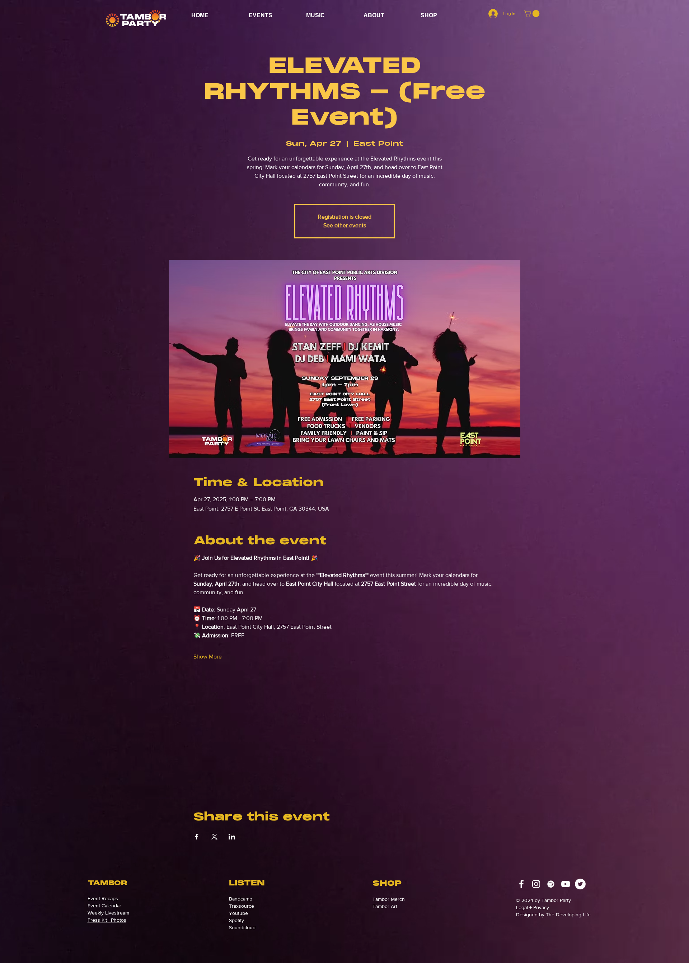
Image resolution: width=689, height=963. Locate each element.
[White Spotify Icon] (550, 884)
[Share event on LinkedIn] (232, 836)
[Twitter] (580, 884)
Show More (207, 656)
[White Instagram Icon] (536, 884)
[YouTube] (565, 884)
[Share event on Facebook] (196, 836)
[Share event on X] (214, 836)
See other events (344, 225)
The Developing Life (567, 914)
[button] (386, 15)
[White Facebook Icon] (521, 884)
